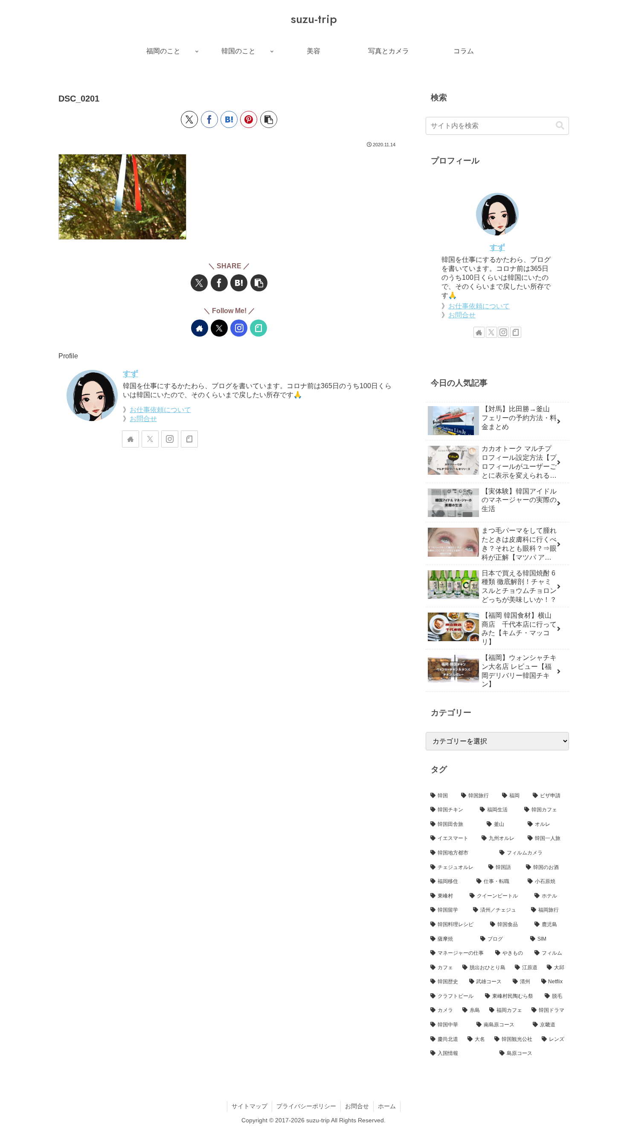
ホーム (387, 1106)
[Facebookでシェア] (209, 119)
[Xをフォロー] (219, 328)
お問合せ (143, 418)
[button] (268, 119)
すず (130, 373)
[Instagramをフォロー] (238, 328)
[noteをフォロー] (258, 328)
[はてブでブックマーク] (229, 119)
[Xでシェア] (189, 119)
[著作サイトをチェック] (199, 328)
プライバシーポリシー (306, 1106)
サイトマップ (249, 1106)
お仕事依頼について (160, 409)
